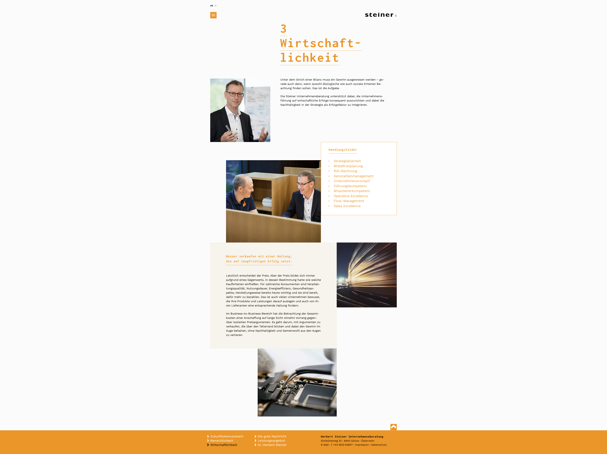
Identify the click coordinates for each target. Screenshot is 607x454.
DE (211, 6)
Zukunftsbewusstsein (226, 436)
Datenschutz (379, 444)
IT (216, 6)
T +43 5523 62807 (342, 444)
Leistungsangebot (271, 440)
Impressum (362, 444)
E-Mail (324, 444)
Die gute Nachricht (272, 436)
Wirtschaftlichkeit (223, 445)
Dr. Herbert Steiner (272, 445)
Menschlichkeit (221, 440)
